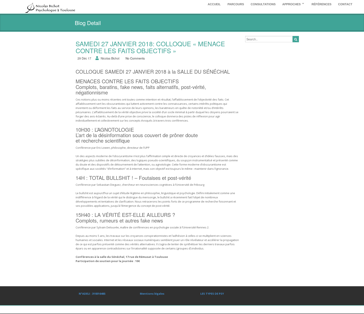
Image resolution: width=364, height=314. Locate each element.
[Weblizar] (50, 7)
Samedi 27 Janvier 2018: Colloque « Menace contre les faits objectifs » (150, 47)
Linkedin (265, 310)
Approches (291, 4)
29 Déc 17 (84, 58)
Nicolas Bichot (110, 58)
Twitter (284, 310)
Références (321, 4)
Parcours (236, 4)
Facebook (293, 310)
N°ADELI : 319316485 (92, 293)
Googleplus (274, 310)
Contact (345, 4)
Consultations (263, 4)
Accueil (214, 4)
